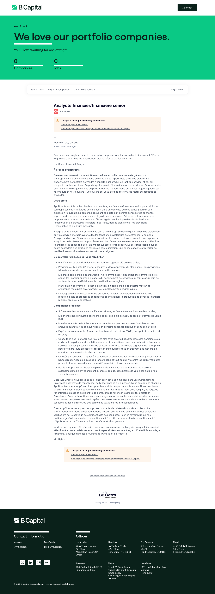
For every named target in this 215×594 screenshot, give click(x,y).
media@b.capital (53, 546)
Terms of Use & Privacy (63, 584)
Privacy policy (101, 502)
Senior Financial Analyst (71, 164)
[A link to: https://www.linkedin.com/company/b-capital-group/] (30, 562)
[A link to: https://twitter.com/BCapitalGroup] (22, 562)
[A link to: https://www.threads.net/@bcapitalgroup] (47, 562)
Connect (187, 7)
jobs (37, 89)
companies (58, 89)
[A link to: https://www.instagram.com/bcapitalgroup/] (38, 562)
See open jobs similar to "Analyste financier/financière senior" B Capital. (95, 128)
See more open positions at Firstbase (107, 475)
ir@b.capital (20, 546)
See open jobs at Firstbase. (74, 124)
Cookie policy (114, 502)
